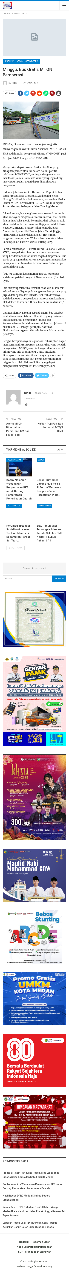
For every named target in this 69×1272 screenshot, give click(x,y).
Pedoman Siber (41, 1241)
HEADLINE (9, 61)
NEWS (19, 61)
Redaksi (24, 1241)
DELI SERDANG (14, 506)
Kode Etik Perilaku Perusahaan (34, 1246)
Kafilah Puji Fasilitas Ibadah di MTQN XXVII (50, 427)
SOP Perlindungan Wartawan (34, 1251)
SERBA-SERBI (32, 61)
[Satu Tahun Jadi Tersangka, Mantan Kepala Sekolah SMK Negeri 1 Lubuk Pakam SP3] (50, 513)
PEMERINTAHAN (15, 460)
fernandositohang (43, 1266)
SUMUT (41, 460)
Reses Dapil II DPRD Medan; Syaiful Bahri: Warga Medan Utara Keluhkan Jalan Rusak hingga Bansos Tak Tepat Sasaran (34, 1211)
